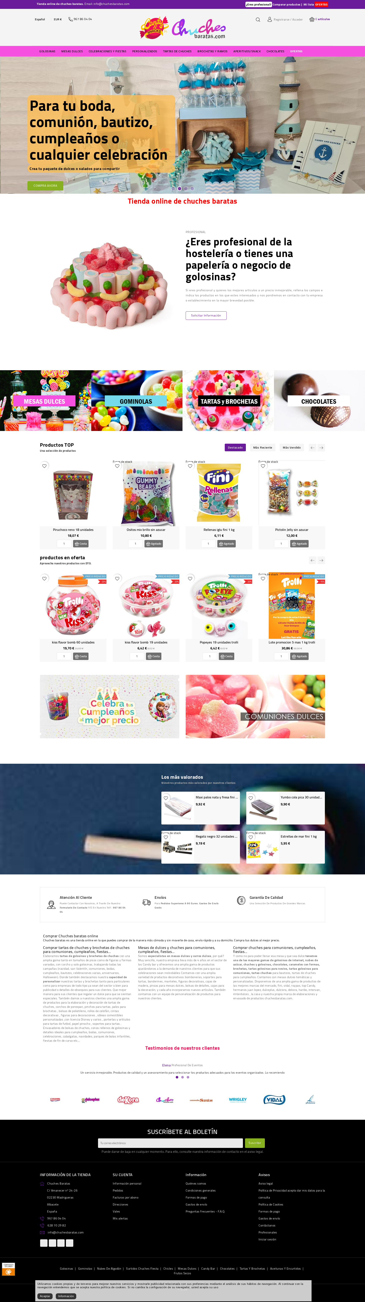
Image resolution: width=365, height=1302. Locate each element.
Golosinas (66, 1268)
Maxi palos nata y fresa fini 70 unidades (224, 797)
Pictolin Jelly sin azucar (291, 529)
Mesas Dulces (187, 1268)
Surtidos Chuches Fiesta (142, 1268)
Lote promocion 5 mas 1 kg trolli (292, 642)
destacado (235, 447)
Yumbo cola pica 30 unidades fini (304, 797)
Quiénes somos (196, 1183)
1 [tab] (173, 188)
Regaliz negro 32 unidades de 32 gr (221, 836)
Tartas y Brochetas (252, 1268)
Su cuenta (123, 1174)
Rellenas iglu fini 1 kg (219, 529)
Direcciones (120, 1204)
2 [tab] (179, 188)
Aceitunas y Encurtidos (285, 1268)
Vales (116, 1211)
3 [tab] (186, 188)
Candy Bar (208, 1268)
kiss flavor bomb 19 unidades (146, 642)
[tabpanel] (182, 125)
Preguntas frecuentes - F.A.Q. (205, 1211)
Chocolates (227, 1268)
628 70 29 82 (57, 1225)
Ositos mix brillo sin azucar (146, 529)
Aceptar (45, 1296)
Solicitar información (206, 315)
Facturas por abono (125, 1197)
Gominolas (85, 1268)
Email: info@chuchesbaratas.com (106, 4)
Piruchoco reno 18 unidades (73, 529)
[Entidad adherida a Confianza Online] (8, 1269)
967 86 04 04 (56, 1218)
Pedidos (118, 1190)
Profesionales (268, 1232)
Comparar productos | (287, 4)
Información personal (127, 1183)
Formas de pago (196, 1197)
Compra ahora (45, 144)
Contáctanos (267, 1225)
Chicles (168, 1268)
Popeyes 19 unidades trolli (219, 642)
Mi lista (309, 4)
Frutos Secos (182, 1273)
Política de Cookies (271, 1204)
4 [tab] (192, 188)
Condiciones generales (201, 1190)
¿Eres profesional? (258, 4)
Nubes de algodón (109, 1268)
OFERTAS (321, 4)
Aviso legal (266, 1183)
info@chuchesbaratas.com (66, 1232)
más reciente (262, 447)
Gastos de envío (196, 1204)
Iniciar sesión (267, 1239)
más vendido (292, 447)
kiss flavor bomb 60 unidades (73, 642)
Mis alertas (120, 1218)
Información (66, 1296)
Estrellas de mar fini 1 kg (299, 836)
